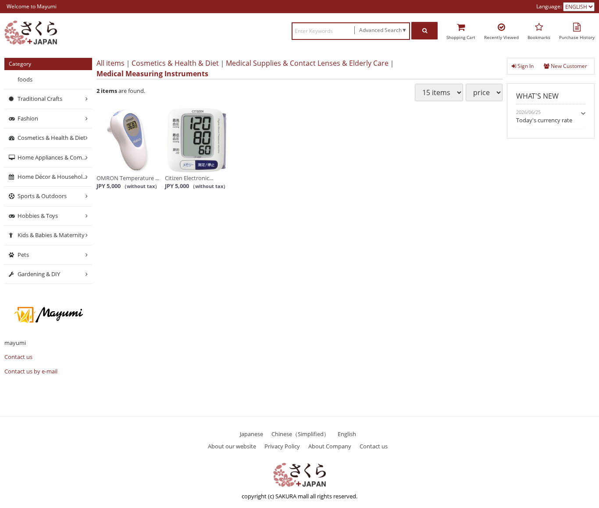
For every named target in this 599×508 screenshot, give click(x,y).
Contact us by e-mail (30, 371)
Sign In (525, 66)
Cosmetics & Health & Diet (175, 63)
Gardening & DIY (39, 274)
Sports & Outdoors (42, 196)
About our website (232, 446)
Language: (549, 6)
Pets (23, 254)
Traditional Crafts (40, 99)
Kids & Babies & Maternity (51, 235)
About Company (329, 446)
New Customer (568, 66)
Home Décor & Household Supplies (55, 177)
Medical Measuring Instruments (152, 73)
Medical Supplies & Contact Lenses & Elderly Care (307, 63)
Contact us (18, 357)
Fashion (28, 118)
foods (25, 79)
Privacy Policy (282, 446)
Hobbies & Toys (38, 216)
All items (110, 63)
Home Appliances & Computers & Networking (55, 157)
